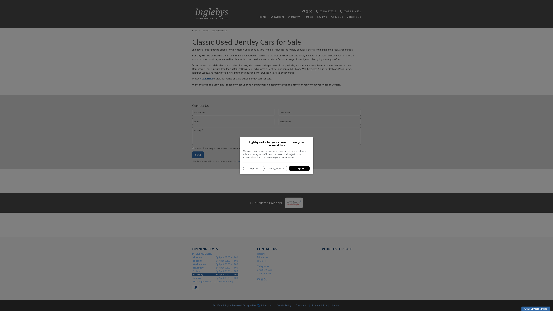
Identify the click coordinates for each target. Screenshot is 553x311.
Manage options (276, 168)
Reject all (254, 168)
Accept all (299, 168)
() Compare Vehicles (537, 308)
